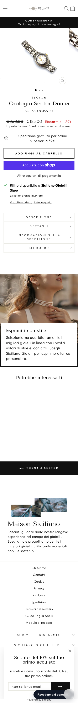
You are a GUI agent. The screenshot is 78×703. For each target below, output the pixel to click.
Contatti (39, 575)
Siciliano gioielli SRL (38, 645)
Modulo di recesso (39, 623)
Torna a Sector (42, 467)
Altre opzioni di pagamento (39, 175)
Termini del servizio (39, 609)
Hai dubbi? (39, 248)
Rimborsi (38, 595)
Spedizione (36, 126)
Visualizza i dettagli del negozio (31, 202)
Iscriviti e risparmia (38, 635)
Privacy (39, 588)
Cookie (39, 581)
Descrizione (39, 217)
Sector (39, 97)
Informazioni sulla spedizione (39, 237)
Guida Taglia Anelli (39, 616)
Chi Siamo (39, 568)
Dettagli (39, 226)
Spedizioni (39, 602)
